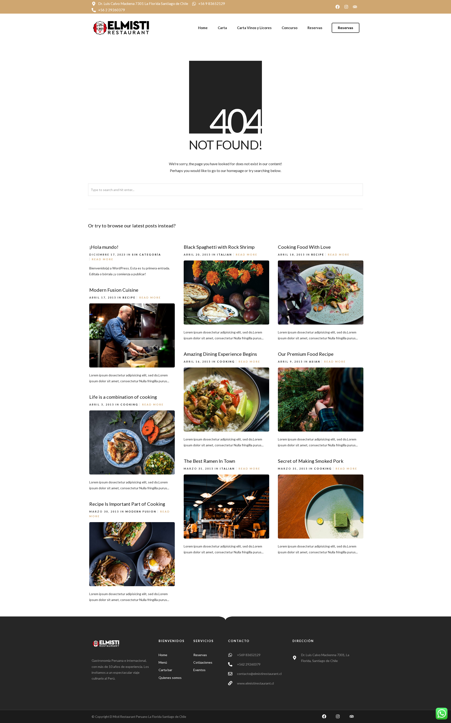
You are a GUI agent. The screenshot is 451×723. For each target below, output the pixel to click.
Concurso (289, 28)
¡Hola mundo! (103, 247)
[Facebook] (337, 7)
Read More (102, 259)
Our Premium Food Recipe (306, 354)
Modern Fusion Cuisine (113, 290)
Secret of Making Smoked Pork (310, 461)
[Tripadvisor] (355, 7)
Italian (224, 254)
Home (203, 28)
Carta (222, 28)
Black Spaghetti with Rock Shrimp (219, 247)
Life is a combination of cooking (123, 397)
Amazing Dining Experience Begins (220, 354)
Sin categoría (146, 254)
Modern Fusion (140, 511)
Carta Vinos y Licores (254, 28)
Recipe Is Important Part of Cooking (127, 504)
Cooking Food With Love (304, 247)
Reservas (314, 28)
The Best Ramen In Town (209, 461)
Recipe (317, 254)
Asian (314, 361)
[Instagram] (346, 7)
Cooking (226, 361)
